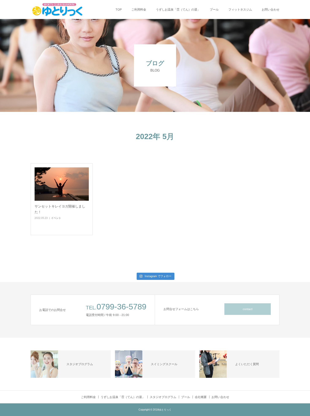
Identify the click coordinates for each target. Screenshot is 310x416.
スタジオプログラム (163, 397)
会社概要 (201, 397)
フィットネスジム (240, 9)
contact (247, 309)
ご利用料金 (138, 9)
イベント (56, 218)
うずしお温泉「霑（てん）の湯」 (178, 9)
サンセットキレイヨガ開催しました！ (60, 209)
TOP (119, 9)
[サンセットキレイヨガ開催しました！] (62, 184)
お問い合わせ (270, 9)
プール (214, 9)
